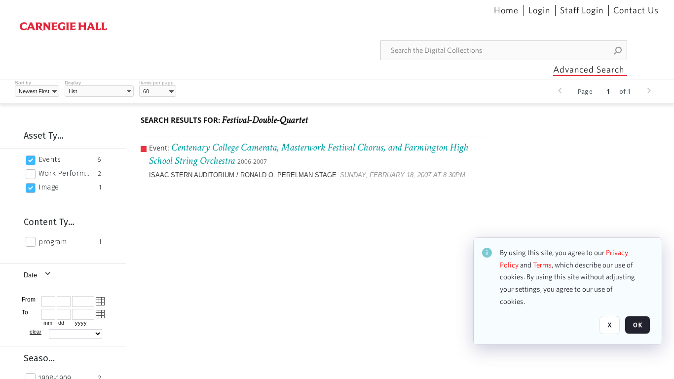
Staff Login (581, 10)
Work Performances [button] (65, 173)
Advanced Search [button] (588, 69)
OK (637, 325)
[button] (618, 50)
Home (506, 10)
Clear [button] (35, 332)
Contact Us (636, 10)
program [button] (52, 241)
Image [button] (48, 187)
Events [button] (49, 159)
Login (539, 10)
